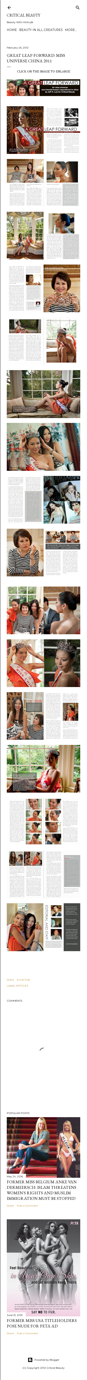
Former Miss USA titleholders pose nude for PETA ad (42, 1323)
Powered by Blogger (46, 1359)
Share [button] (10, 979)
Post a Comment (27, 1205)
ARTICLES (22, 985)
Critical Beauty (23, 15)
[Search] (77, 7)
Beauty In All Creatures (41, 30)
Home (12, 30)
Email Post (23, 979)
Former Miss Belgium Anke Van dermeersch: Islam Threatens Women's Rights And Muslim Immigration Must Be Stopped (42, 1190)
